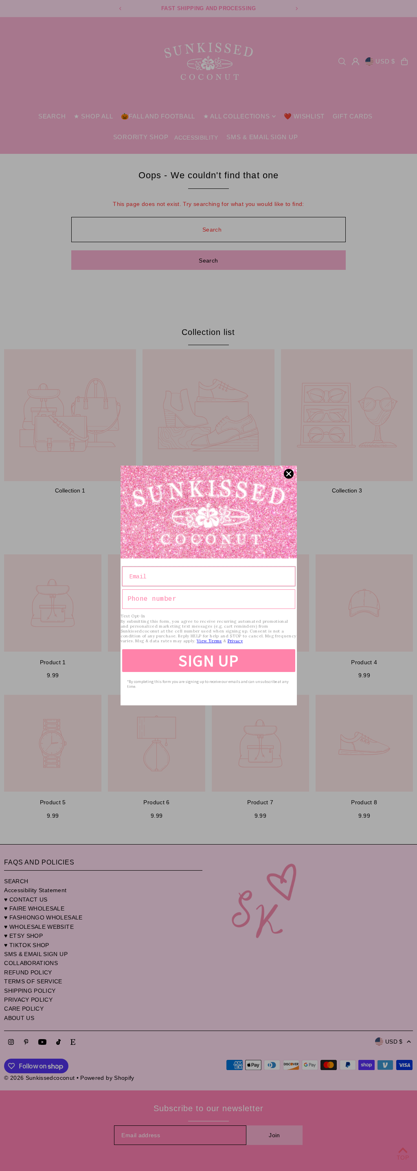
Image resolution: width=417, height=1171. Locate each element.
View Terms (209, 641)
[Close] (289, 474)
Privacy (235, 641)
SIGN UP (208, 660)
